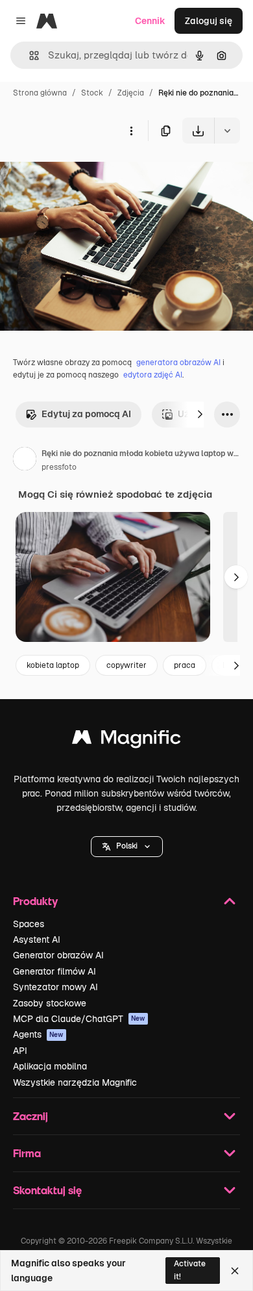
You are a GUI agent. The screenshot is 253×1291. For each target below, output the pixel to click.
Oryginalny (89, 174)
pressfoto (59, 467)
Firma (27, 1153)
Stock (92, 93)
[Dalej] (199, 415)
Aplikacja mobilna (50, 1066)
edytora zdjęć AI (152, 375)
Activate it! (190, 1270)
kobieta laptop (53, 665)
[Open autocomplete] (29, 55)
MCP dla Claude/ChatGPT (79, 1019)
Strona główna (40, 93)
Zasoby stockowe (49, 1003)
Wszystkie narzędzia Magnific (75, 1082)
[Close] (235, 1271)
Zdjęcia (130, 93)
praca (184, 665)
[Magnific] (126, 740)
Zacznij (30, 1116)
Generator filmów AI (54, 971)
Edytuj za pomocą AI (86, 414)
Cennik (150, 21)
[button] (127, 846)
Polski (127, 846)
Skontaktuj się (47, 1190)
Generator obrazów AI (58, 955)
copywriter (126, 665)
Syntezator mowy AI (55, 987)
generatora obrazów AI (178, 362)
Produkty (35, 901)
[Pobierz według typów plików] (227, 131)
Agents (38, 1034)
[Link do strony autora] (24, 460)
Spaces (28, 924)
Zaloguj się (208, 21)
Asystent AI (36, 939)
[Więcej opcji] (131, 131)
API (20, 1050)
